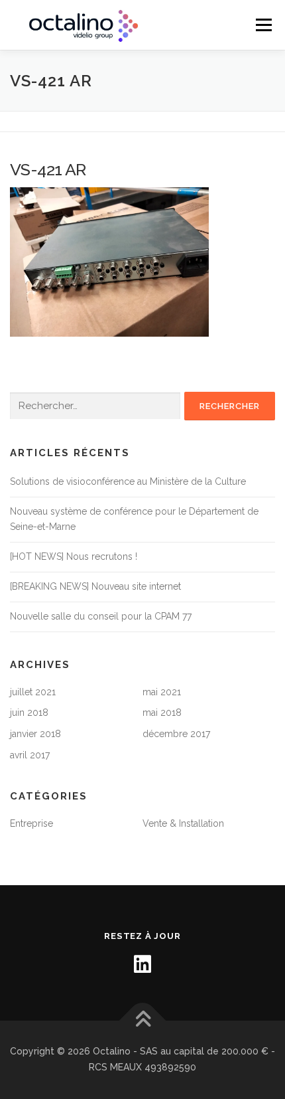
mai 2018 (162, 712)
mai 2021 (161, 692)
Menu (263, 25)
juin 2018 (29, 712)
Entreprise (31, 823)
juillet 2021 (33, 692)
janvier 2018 (35, 733)
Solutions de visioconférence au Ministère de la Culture (128, 481)
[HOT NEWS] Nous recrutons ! (73, 556)
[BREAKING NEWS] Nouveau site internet (95, 586)
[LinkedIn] (142, 964)
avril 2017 (30, 755)
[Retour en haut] (142, 1021)
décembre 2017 (176, 733)
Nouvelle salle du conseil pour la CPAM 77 (101, 616)
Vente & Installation (183, 823)
